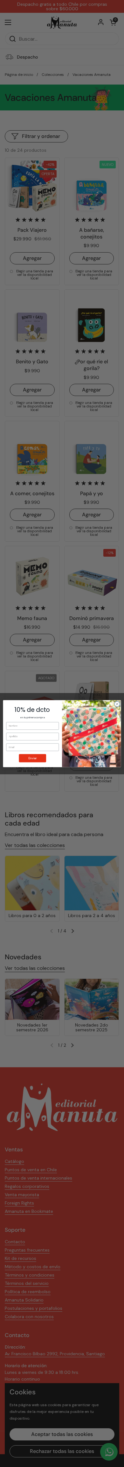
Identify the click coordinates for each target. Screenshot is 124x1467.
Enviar (32, 758)
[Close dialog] (117, 704)
